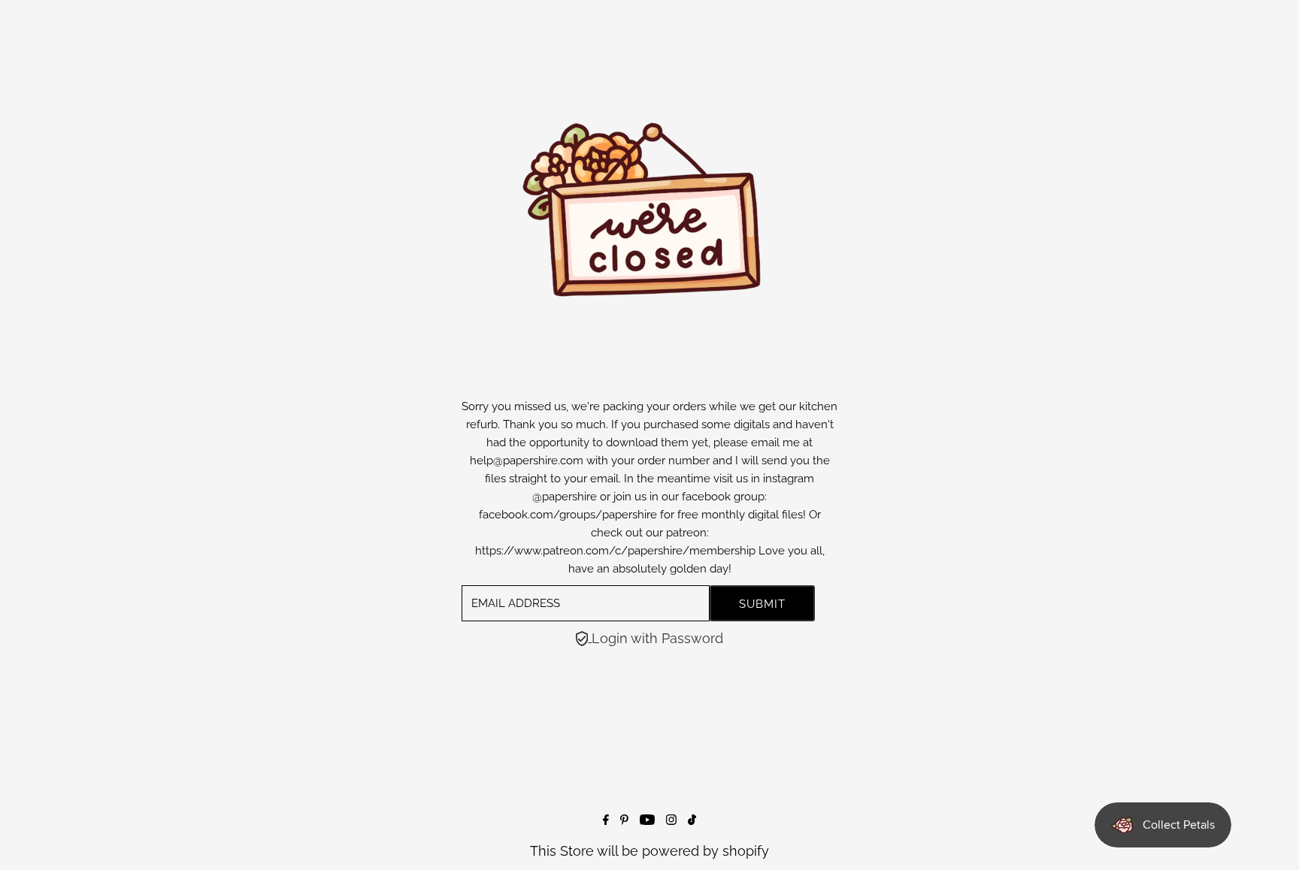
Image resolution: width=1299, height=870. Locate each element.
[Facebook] (606, 820)
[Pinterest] (624, 820)
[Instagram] (671, 820)
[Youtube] (647, 820)
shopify (745, 851)
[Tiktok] (692, 820)
